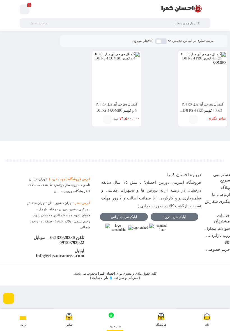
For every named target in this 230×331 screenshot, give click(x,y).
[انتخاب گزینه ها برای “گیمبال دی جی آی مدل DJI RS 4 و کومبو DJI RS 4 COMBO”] (107, 119)
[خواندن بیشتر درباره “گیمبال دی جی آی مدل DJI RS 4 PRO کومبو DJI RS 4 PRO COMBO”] (193, 119)
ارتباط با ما (221, 194)
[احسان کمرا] (181, 9)
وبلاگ (225, 187)
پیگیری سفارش (217, 201)
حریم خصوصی (218, 249)
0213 (54, 237)
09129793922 (71, 242)
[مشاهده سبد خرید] (24, 9)
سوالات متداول (217, 228)
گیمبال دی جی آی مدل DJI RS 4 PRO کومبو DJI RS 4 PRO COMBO (203, 110)
